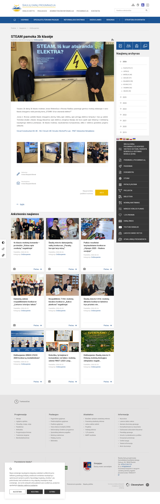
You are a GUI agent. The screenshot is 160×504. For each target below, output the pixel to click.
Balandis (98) (128, 81)
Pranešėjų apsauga (126, 432)
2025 (125, 97)
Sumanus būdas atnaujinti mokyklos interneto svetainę (116, 486)
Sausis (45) (127, 91)
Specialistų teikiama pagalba (60, 432)
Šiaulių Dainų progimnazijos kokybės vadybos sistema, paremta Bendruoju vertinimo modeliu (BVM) (135, 149)
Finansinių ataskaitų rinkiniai (94, 421)
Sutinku (52, 492)
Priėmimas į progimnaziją (134, 160)
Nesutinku (35, 492)
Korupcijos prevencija (127, 438)
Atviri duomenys (125, 446)
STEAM (126, 178)
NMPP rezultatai (90, 435)
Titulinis (13, 28)
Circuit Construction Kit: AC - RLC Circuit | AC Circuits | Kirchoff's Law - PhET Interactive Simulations (55, 131)
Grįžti (22, 204)
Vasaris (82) (127, 88)
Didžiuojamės (34, 28)
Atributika (19, 430)
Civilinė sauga (124, 441)
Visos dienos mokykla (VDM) (60, 427)
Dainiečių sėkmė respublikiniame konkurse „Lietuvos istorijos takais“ (25, 302)
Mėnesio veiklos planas (134, 209)
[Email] (65, 468)
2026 (125, 62)
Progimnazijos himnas (23, 432)
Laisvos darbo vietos (133, 233)
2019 (125, 132)
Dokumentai (129, 172)
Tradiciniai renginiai (22, 435)
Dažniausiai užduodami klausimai (131, 430)
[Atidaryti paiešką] (146, 10)
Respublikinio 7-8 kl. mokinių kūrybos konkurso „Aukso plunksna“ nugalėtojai (61, 302)
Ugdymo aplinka (21, 421)
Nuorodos (123, 419)
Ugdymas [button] (25, 20)
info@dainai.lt (126, 466)
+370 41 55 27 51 (126, 464)
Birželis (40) (127, 74)
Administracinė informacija (62, 11)
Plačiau (36, 269)
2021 (125, 121)
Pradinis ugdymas (57, 424)
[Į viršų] (147, 484)
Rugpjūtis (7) (128, 68)
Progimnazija (82, 11)
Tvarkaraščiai (24, 401)
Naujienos (23, 28)
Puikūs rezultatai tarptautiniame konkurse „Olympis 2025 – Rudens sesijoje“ (95, 247)
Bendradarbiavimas (22, 438)
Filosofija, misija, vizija (23, 424)
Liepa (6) (126, 71)
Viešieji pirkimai (90, 430)
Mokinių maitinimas (132, 203)
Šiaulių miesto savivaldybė (103, 466)
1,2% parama (129, 215)
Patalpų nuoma (130, 184)
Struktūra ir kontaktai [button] (135, 20)
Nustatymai (17, 492)
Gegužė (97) (127, 78)
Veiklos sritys (28, 11)
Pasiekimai (128, 166)
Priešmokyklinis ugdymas (59, 421)
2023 (125, 109)
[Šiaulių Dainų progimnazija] (16, 8)
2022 (125, 115)
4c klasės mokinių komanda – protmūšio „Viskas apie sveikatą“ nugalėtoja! (26, 245)
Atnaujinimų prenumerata (135, 239)
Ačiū (102, 193)
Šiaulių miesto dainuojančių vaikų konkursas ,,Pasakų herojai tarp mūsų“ (60, 245)
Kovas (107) (127, 84)
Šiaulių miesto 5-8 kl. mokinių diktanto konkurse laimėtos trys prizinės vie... (96, 302)
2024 (125, 103)
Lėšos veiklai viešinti (92, 424)
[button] (133, 5)
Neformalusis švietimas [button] (74, 20)
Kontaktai (95, 11)
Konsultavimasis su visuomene (130, 427)
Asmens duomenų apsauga (129, 424)
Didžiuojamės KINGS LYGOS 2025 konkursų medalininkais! (27, 356)
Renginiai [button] (110, 20)
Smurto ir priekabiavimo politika (130, 435)
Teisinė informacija (126, 443)
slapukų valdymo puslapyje (27, 485)
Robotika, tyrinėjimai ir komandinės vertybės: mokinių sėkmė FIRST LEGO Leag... (62, 358)
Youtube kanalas (131, 227)
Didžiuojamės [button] (95, 20)
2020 (125, 126)
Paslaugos (42, 11)
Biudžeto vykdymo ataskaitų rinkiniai (97, 419)
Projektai (128, 190)
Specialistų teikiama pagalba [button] (46, 20)
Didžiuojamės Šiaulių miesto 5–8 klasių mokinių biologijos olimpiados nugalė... (97, 358)
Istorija (18, 419)
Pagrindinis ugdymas (58, 419)
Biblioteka (128, 197)
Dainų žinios (129, 221)
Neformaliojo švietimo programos (62, 430)
